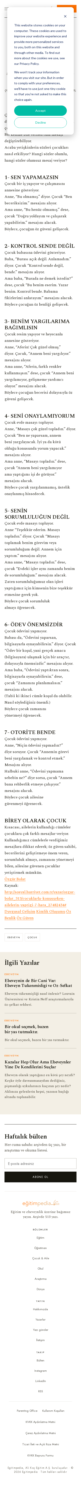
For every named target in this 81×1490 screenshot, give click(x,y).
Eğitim (40, 1238)
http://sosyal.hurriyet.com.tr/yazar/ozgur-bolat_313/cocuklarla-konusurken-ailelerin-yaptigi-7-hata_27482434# (39, 898)
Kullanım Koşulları (53, 1411)
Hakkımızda (40, 1309)
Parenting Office (27, 1411)
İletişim (40, 1340)
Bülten (40, 1360)
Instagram (40, 1371)
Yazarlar (40, 1319)
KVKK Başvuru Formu (40, 1455)
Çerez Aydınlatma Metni (40, 1433)
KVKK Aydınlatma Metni (40, 1422)
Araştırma (41, 1279)
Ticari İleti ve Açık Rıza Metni (40, 1444)
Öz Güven (25, 918)
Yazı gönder (40, 1330)
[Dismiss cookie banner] (65, 17)
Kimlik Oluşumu (50, 911)
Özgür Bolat (15, 879)
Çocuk (32, 937)
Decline (40, 122)
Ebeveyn (13, 937)
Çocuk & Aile (40, 1258)
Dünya (41, 1289)
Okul (40, 1268)
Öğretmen (40, 1248)
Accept (40, 110)
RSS (40, 1391)
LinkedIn (40, 1381)
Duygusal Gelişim (19, 911)
